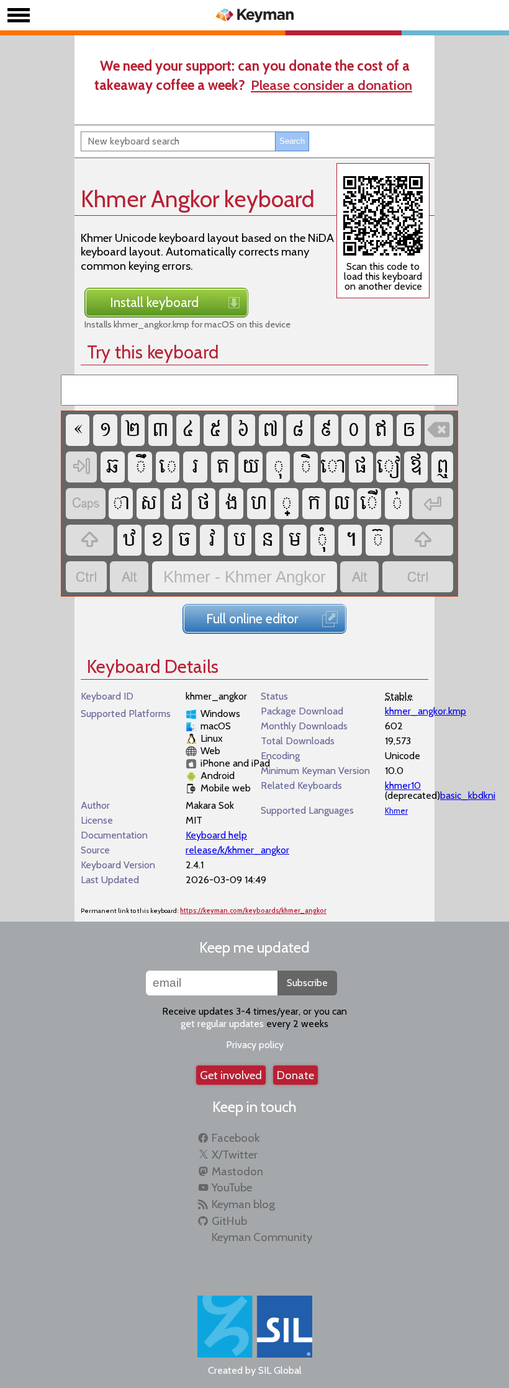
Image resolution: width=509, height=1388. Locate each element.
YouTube (232, 1187)
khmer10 (403, 785)
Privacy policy (255, 1045)
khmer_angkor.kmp (425, 711)
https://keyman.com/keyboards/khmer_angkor (253, 911)
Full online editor (252, 618)
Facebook (235, 1138)
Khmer (396, 811)
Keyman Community (262, 1237)
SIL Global (280, 1370)
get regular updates (222, 1024)
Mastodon (237, 1171)
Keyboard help (216, 835)
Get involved (231, 1075)
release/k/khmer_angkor (237, 850)
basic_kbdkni (467, 795)
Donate (295, 1075)
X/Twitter (235, 1154)
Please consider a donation (331, 85)
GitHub (229, 1221)
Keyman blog (243, 1204)
